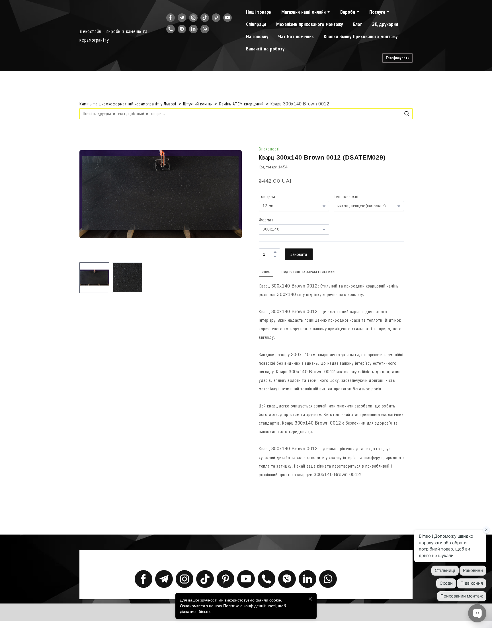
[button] (170, 17)
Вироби (347, 12)
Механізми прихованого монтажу (309, 24)
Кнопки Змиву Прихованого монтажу (360, 36)
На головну (257, 36)
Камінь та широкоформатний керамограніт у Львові (127, 103)
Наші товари (258, 12)
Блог (357, 24)
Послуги (377, 12)
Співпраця (256, 24)
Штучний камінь (197, 103)
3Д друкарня (385, 24)
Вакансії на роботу (265, 49)
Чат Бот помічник (296, 36)
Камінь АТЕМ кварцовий (241, 103)
